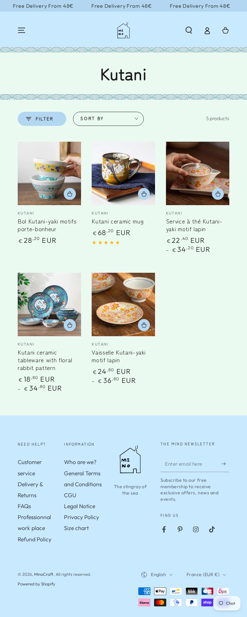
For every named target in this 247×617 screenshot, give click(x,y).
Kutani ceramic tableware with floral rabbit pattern (45, 360)
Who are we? (80, 462)
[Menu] (22, 30)
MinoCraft (43, 574)
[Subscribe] (225, 463)
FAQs (24, 506)
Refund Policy (34, 539)
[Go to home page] (123, 30)
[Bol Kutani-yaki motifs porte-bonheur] (49, 173)
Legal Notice (79, 506)
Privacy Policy (81, 517)
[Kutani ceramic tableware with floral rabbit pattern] (49, 304)
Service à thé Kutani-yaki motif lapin (194, 225)
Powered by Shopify (36, 583)
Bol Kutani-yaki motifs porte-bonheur (47, 225)
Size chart (76, 528)
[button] (188, 30)
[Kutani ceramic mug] (123, 173)
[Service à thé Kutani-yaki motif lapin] (197, 173)
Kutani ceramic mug (117, 221)
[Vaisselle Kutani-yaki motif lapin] (123, 304)
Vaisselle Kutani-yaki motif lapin (119, 356)
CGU (70, 495)
